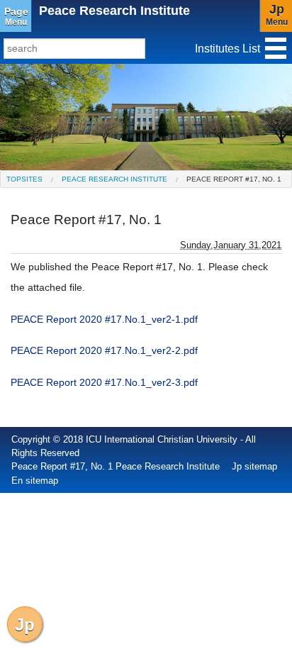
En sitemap (34, 480)
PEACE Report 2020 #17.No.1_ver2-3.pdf (104, 382)
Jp (25, 624)
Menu (16, 16)
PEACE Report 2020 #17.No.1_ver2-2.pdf (104, 350)
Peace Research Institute (114, 11)
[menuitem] (24, 179)
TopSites (24, 179)
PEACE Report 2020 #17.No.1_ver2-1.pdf (104, 319)
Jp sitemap (254, 466)
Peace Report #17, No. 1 (233, 179)
